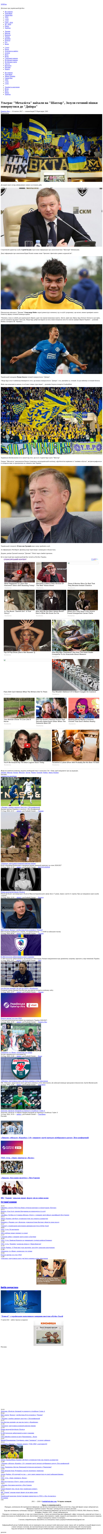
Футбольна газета (11, 62)
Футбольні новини (11, 60)
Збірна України (10, 76)
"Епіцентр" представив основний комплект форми (18, 863)
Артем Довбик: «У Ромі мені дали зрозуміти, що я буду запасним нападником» (28, 1247)
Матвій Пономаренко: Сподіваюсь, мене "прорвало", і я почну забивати (25, 1440)
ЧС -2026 (8, 24)
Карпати (8, 35)
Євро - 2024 (9, 22)
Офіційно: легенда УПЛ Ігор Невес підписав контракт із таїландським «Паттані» (28, 1208)
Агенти (7, 53)
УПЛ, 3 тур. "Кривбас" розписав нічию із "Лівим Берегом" (21, 1244)
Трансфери (8, 13)
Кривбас (8, 38)
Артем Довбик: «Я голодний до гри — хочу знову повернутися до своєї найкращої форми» (32, 1474)
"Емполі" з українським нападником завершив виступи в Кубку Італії (25, 1226)
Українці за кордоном (12, 87)
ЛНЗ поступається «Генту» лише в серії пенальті (17, 1481)
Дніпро (7, 37)
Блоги (7, 49)
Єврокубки (8, 15)
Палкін (15, 772)
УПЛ (6, 17)
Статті (7, 47)
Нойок (45, 772)
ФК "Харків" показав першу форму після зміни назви (24, 1198)
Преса (7, 26)
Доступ (7, 64)
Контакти (8, 65)
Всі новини (9, 11)
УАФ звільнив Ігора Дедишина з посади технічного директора (22, 1471)
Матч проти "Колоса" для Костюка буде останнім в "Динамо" (22, 930)
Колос (7, 44)
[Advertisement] (16, 1378)
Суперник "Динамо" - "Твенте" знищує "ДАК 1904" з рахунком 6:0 (24, 1444)
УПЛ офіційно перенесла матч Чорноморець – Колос (19, 1436)
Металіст (22, 772)
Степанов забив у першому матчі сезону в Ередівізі (18, 1237)
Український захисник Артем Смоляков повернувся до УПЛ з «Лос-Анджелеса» (28, 1496)
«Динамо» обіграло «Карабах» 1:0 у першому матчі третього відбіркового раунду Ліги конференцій (45, 1138)
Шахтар (7, 33)
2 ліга (7, 21)
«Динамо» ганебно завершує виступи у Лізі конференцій (20, 807)
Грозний (39, 772)
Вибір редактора (9, 1287)
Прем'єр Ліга (5, 111)
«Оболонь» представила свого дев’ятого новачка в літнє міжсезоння (24, 1081)
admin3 (19, 811)
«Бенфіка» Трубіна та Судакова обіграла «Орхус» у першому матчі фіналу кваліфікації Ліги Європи (35, 1215)
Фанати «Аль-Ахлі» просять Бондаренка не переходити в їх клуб (23, 1211)
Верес (40, 1056)
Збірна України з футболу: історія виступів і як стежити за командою (24, 1218)
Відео (7, 56)
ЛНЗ (39, 960)
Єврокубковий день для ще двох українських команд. (19, 1489)
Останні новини (9, 1202)
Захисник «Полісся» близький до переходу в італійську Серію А (23, 1111)
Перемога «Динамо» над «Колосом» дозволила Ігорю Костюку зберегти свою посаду (30, 1222)
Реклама (7, 67)
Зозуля (28, 772)
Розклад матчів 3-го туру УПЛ (11, 1018)
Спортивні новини (11, 58)
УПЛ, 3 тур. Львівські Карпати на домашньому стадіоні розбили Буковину (26, 1240)
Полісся (7, 40)
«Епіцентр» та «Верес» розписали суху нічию (16, 1052)
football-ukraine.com (49, 1501)
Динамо (7, 31)
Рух (6, 42)
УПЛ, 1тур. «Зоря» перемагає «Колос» (17, 1158)
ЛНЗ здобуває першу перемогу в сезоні (14, 1233)
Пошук (7, 69)
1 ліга (7, 19)
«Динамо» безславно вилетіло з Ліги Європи (20, 1178)
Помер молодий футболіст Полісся (13, 892)
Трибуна (8, 28)
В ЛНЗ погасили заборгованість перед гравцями (17, 957)
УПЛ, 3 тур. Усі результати (10, 1229)
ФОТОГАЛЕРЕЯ (44, 867)
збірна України (53, 772)
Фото (6, 55)
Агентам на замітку (11, 51)
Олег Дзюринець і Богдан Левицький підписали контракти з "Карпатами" (26, 1467)
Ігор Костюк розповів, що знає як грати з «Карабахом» (19, 988)
